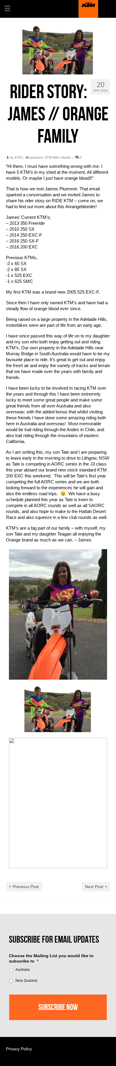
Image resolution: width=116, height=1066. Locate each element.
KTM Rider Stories (58, 157)
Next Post (94, 886)
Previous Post (26, 886)
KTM (18, 157)
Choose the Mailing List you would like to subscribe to (51, 958)
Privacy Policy (19, 1048)
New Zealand (26, 981)
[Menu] (7, 9)
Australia (22, 970)
